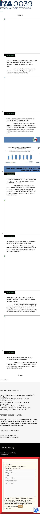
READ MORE (10, 55)
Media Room (3, 453)
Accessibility (11, 453)
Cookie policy (4, 454)
